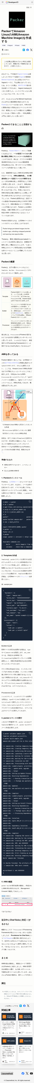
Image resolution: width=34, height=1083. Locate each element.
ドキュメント (24, 576)
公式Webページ (14, 482)
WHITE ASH (22, 85)
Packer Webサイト (15, 151)
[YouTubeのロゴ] (31, 1073)
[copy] (30, 501)
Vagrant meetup (22, 74)
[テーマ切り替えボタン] (32, 2)
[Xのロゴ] (27, 1073)
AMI (4, 45)
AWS (24, 45)
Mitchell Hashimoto (8, 80)
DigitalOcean (19, 313)
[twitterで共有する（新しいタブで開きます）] (31, 50)
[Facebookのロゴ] (23, 1073)
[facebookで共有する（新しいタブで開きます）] (27, 50)
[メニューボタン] (3, 2)
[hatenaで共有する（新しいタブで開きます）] (24, 50)
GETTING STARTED (12, 363)
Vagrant (11, 45)
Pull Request (7, 938)
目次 (27, 7)
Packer (17, 45)
